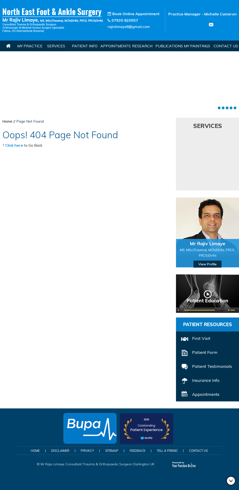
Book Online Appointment (135, 13)
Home (8, 46)
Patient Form (205, 352)
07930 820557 (125, 20)
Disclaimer (60, 450)
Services (56, 46)
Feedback (137, 450)
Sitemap (111, 450)
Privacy (87, 450)
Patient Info (85, 46)
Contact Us (226, 46)
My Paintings (197, 46)
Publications (168, 46)
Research (142, 46)
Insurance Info (205, 380)
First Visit (201, 338)
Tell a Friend (167, 450)
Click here (14, 145)
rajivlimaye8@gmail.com (129, 26)
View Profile (207, 264)
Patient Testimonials (212, 366)
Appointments (114, 46)
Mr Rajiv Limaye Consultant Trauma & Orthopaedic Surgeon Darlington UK (97, 464)
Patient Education (207, 301)
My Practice (29, 46)
